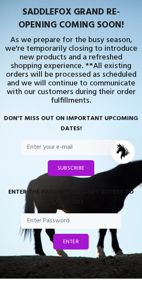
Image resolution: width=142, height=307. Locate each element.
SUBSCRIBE (71, 168)
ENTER (71, 241)
